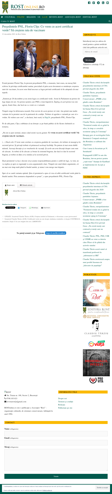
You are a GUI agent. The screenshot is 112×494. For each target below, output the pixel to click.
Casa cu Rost (8, 21)
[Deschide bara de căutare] (110, 21)
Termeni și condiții (65, 401)
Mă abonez (89, 60)
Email (11, 437)
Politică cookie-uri (47, 490)
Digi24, (48, 117)
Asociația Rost (73, 17)
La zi (44, 17)
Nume (11, 428)
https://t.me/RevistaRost (55, 233)
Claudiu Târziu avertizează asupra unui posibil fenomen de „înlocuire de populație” (96, 262)
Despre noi (62, 398)
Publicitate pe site (65, 407)
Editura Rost (90, 17)
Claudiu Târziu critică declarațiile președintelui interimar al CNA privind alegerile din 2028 (96, 85)
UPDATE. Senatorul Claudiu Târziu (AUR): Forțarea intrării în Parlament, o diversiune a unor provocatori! (41, 216)
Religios (31, 17)
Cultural (10, 17)
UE (39, 17)
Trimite (56, 476)
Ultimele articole (26, 185)
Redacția (61, 404)
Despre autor (10, 185)
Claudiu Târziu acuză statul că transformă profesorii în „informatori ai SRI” (95, 252)
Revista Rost (56, 17)
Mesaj (11, 446)
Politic (21, 17)
